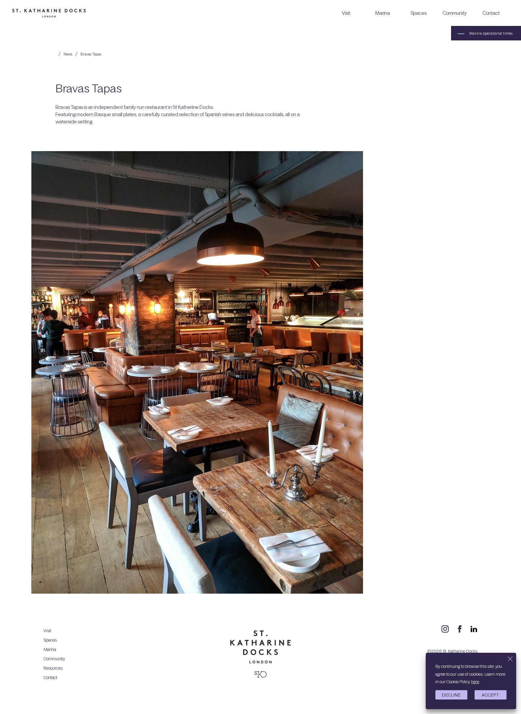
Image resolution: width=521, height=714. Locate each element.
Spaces (419, 13)
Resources (53, 668)
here (475, 681)
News (68, 54)
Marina (382, 13)
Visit (346, 13)
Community (455, 13)
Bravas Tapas (91, 54)
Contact (491, 13)
